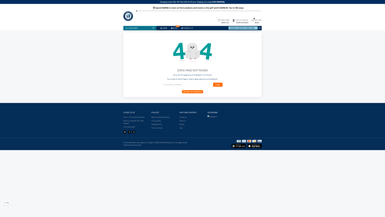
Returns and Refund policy (160, 117)
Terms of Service (157, 128)
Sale (180, 128)
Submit (217, 85)
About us (182, 121)
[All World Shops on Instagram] (133, 132)
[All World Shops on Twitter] (124, 132)
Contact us (183, 117)
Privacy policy (156, 121)
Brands (181, 124)
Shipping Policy (156, 124)
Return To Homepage (192, 92)
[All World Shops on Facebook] (129, 132)
